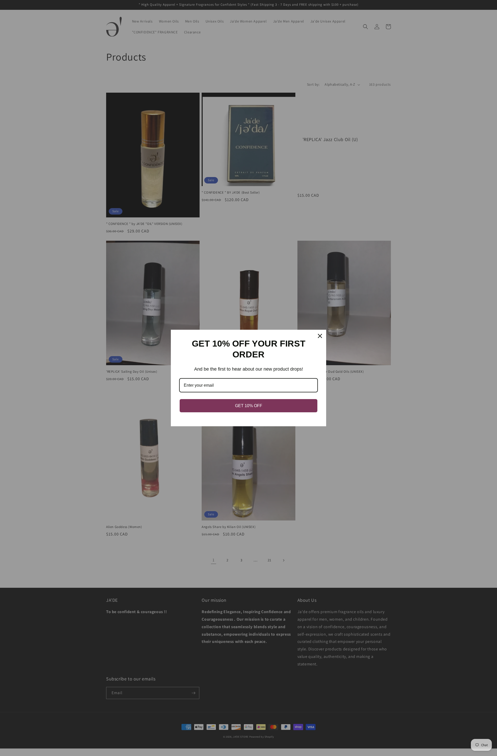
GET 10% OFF (248, 405)
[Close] (320, 336)
